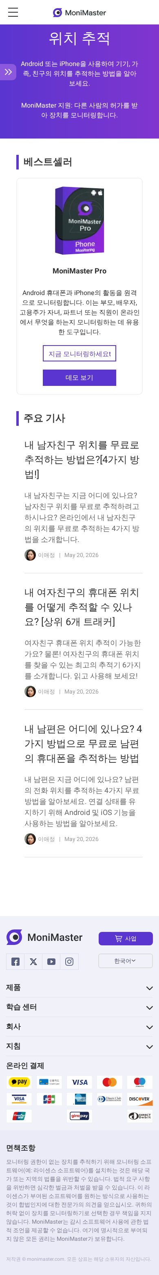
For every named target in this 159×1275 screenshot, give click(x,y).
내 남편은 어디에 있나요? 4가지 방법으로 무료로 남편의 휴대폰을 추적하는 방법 (83, 744)
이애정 (46, 555)
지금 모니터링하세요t (80, 354)
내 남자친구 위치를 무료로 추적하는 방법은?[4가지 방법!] (81, 460)
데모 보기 (79, 378)
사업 (131, 938)
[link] (79, 503)
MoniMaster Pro (79, 271)
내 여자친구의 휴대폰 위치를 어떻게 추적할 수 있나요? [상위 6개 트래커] (81, 607)
